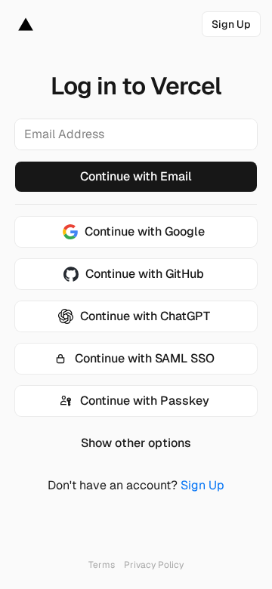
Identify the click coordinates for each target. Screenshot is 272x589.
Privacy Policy (154, 565)
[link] (231, 24)
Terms (101, 565)
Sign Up (202, 485)
